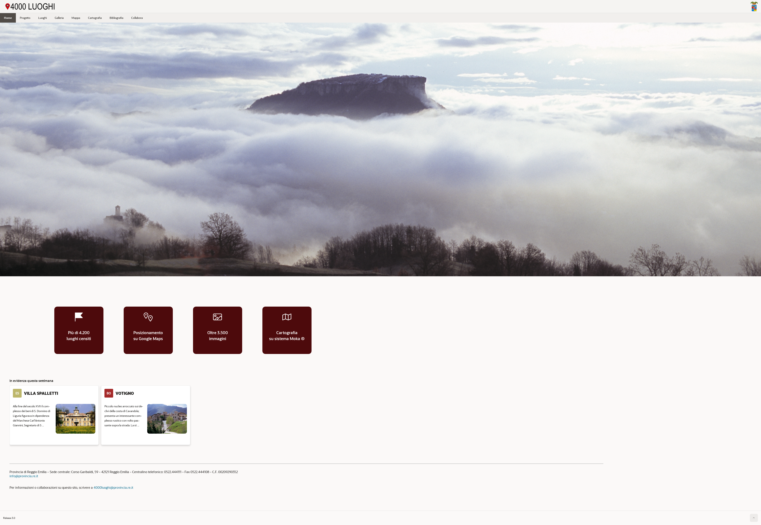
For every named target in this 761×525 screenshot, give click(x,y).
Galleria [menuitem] (59, 18)
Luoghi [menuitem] (42, 18)
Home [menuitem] (8, 18)
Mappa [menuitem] (76, 18)
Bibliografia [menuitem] (116, 18)
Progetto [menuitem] (25, 18)
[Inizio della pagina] (754, 518)
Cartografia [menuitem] (95, 18)
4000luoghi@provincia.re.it (113, 487)
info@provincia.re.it (24, 476)
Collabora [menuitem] (137, 18)
